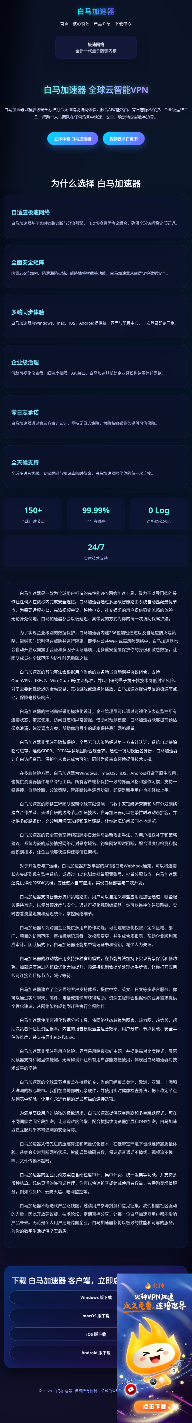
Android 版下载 (96, 1352)
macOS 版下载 (96, 1316)
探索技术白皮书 (124, 139)
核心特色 (81, 23)
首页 (64, 23)
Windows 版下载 (96, 1297)
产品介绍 (102, 23)
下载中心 (123, 23)
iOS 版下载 (96, 1334)
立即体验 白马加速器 (72, 139)
